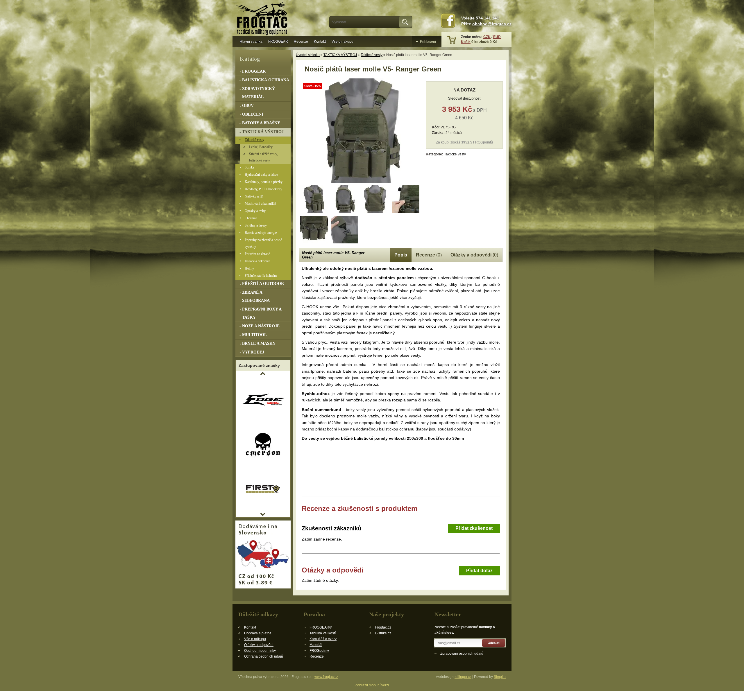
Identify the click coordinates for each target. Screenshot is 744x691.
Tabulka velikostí (323, 633)
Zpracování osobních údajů (461, 653)
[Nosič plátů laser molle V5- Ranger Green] (360, 182)
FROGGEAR (278, 42)
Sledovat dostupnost (464, 98)
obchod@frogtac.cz (492, 24)
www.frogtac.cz (326, 677)
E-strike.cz (383, 633)
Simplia (500, 677)
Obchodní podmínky (260, 651)
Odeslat (494, 642)
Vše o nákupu (342, 42)
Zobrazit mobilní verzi (372, 685)
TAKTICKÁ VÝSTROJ (340, 55)
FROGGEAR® (321, 627)
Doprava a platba (257, 633)
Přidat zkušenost (474, 528)
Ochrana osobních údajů (263, 656)
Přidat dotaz (479, 570)
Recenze (301, 42)
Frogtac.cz (263, 19)
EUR (497, 37)
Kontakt (320, 42)
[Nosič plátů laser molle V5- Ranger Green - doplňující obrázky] (314, 199)
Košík (466, 42)
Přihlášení (428, 42)
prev (262, 373)
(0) (429, 254)
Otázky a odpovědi (258, 645)
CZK (487, 37)
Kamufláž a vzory (323, 639)
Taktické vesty (371, 55)
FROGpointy (319, 651)
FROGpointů (483, 142)
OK (405, 22)
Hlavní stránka (251, 42)
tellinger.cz (463, 677)
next (262, 514)
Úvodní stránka (308, 55)
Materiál (316, 645)
